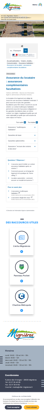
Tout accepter (13, 407)
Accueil (3, 16)
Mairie (16, 16)
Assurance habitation (26, 63)
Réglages (31, 403)
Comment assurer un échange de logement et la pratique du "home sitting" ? (22, 173)
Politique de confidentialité (21, 396)
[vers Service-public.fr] (23, 55)
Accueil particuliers (13, 61)
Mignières (10, 16)
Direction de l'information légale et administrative (20, 210)
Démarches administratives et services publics (15, 17)
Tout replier (20, 122)
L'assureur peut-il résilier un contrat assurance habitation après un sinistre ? (23, 166)
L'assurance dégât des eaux (20, 197)
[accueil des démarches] (22, 46)
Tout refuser (31, 407)
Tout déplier (32, 122)
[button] (22, 128)
